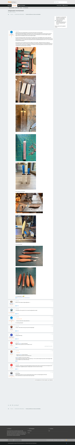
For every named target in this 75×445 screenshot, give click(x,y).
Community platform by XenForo (17, 443)
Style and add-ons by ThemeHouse (31, 443)
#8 (52, 350)
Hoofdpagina (30, 430)
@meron (19, 343)
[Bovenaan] (65, 440)
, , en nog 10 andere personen (23, 297)
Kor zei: (17, 352)
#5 (52, 326)
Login (49, 430)
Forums (29, 432)
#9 (52, 364)
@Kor (17, 357)
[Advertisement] (30, 23)
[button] (26, 5)
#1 (52, 31)
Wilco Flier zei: (18, 318)
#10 (52, 372)
